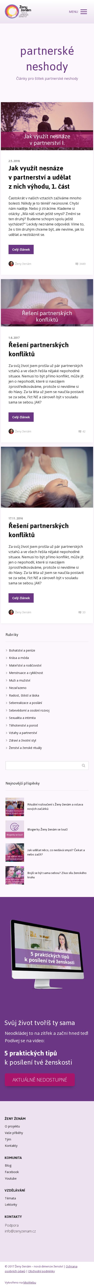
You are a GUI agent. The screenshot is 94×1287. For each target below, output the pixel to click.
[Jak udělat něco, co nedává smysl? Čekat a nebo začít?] (14, 852)
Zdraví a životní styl (22, 740)
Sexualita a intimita (22, 718)
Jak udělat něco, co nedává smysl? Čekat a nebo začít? (56, 852)
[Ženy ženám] (18, 11)
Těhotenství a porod (23, 725)
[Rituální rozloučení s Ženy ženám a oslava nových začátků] (14, 807)
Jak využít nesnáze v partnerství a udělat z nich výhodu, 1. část (40, 177)
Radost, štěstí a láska (24, 695)
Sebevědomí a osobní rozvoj (29, 710)
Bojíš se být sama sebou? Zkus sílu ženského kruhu (57, 875)
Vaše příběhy (14, 1133)
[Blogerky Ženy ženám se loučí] (14, 829)
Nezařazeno (17, 688)
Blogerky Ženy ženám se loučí (47, 829)
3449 (82, 264)
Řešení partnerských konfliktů (39, 349)
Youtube (11, 1178)
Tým (8, 1139)
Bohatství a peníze (22, 650)
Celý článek (21, 249)
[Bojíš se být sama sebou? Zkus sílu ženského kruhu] (14, 875)
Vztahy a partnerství (23, 733)
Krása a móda (19, 658)
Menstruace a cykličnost (26, 673)
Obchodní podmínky (41, 1271)
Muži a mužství (19, 680)
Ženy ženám (23, 264)
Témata (10, 1198)
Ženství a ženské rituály (25, 748)
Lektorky (11, 1204)
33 (83, 612)
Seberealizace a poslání (25, 703)
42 (83, 431)
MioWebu (29, 1282)
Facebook (12, 1172)
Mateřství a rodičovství (25, 665)
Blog (8, 1165)
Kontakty (11, 1146)
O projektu (12, 1126)
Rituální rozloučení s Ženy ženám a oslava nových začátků (55, 807)
